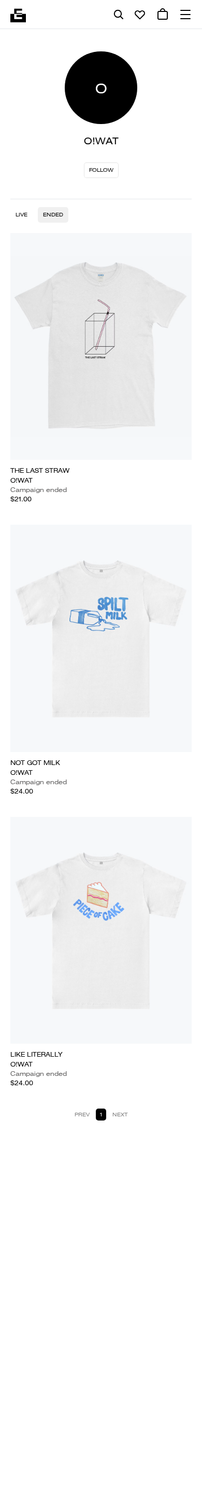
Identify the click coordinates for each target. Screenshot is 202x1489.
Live (21, 214)
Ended (53, 214)
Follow (101, 170)
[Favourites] (139, 14)
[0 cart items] (162, 14)
